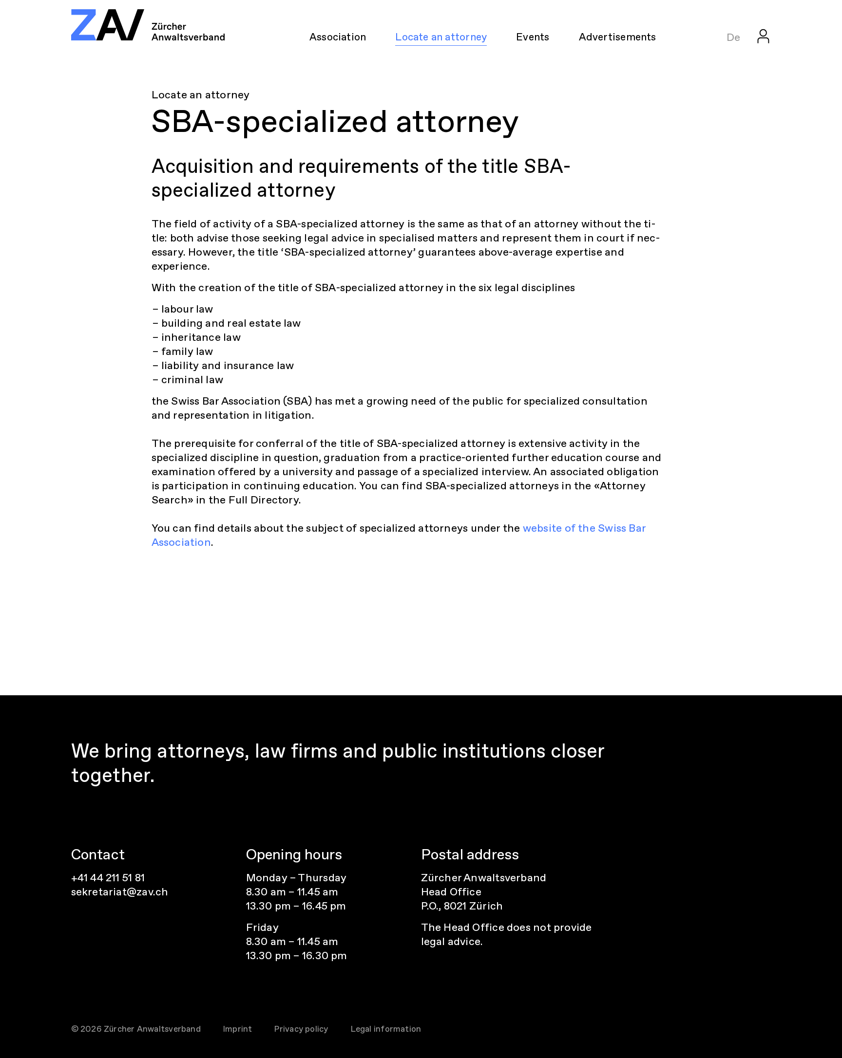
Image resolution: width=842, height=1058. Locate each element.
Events (532, 37)
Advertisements (617, 37)
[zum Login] (763, 36)
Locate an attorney (441, 37)
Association (337, 37)
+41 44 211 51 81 (108, 877)
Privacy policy (301, 1029)
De (733, 37)
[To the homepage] (148, 24)
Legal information (385, 1029)
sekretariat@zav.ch (120, 891)
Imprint (237, 1029)
